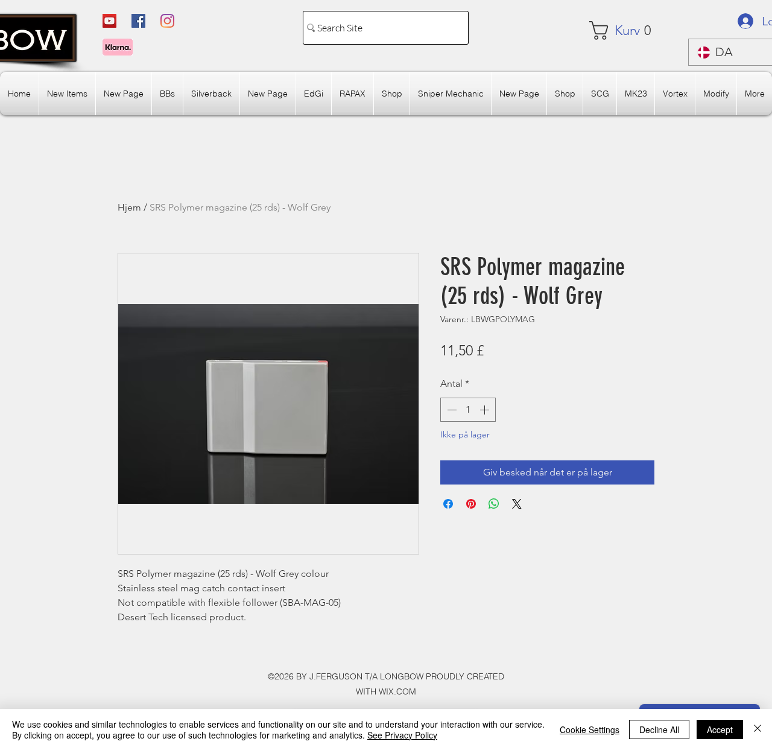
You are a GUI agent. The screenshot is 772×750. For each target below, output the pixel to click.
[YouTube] (109, 21)
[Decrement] (450, 409)
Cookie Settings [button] (589, 729)
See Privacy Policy (402, 735)
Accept (720, 729)
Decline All (659, 729)
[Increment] (485, 409)
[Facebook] (138, 21)
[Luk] (757, 729)
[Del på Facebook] (448, 504)
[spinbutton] (468, 409)
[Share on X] (517, 504)
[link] (625, 30)
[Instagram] (167, 21)
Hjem (129, 207)
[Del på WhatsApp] (494, 504)
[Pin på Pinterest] (471, 504)
